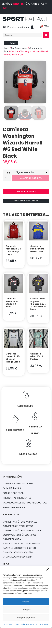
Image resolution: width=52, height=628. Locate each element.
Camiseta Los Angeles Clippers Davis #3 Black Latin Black (38, 304)
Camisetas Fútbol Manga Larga (22, 530)
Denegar (26, 609)
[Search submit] (46, 35)
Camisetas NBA (12, 539)
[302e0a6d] (25, 82)
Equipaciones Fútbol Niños (19, 535)
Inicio (6, 48)
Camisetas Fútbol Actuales (20, 521)
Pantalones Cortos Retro (19, 548)
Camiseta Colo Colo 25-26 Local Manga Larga (13, 357)
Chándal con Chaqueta (18, 552)
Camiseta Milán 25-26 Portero (36, 356)
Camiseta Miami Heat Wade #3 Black (12, 302)
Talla (7, 172)
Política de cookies (11, 624)
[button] (47, 569)
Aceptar (26, 601)
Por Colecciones (19, 48)
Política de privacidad (29, 624)
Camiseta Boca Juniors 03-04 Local (37, 249)
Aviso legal (44, 624)
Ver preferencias (26, 617)
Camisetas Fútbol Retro (18, 526)
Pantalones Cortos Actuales (21, 543)
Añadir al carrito (31, 178)
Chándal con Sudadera (17, 556)
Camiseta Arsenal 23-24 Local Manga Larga (13, 250)
